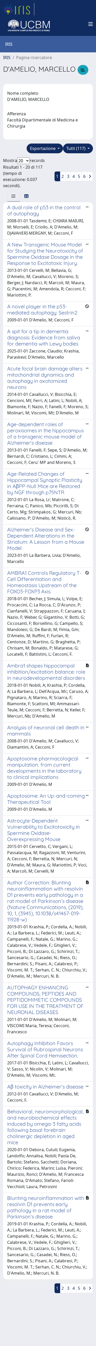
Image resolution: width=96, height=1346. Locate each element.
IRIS (6, 57)
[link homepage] (18, 9)
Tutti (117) (76, 148)
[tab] (13, 196)
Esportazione (43, 148)
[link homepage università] (29, 24)
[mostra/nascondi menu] (90, 24)
